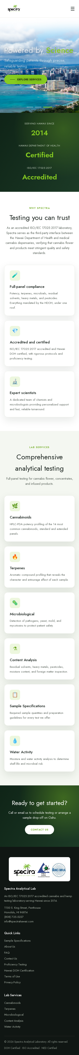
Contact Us (39, 829)
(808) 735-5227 (14, 917)
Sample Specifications (17, 941)
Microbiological (14, 1015)
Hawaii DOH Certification (19, 970)
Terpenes (10, 1009)
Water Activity (12, 1027)
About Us (9, 946)
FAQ (7, 953)
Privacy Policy (12, 982)
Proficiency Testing (15, 964)
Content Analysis (13, 1021)
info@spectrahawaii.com (19, 921)
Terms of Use (12, 976)
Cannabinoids (12, 1003)
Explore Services (29, 79)
